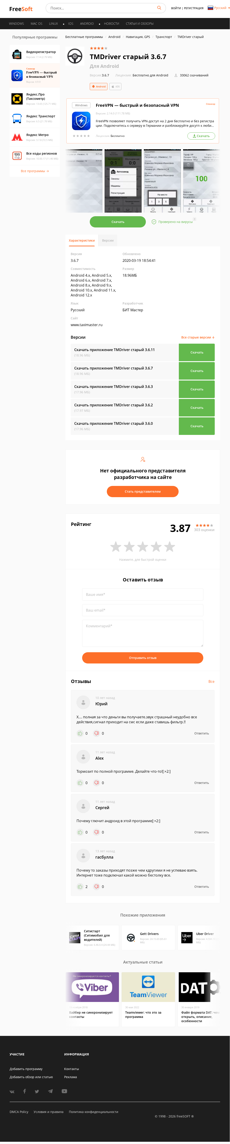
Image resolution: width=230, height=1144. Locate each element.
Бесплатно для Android (150, 75)
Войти (176, 8)
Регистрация (194, 8)
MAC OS (36, 23)
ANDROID (87, 23)
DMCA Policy (19, 1112)
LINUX (53, 23)
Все (211, 681)
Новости (111, 23)
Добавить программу (26, 1069)
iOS (118, 86)
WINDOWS (16, 23)
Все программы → (35, 171)
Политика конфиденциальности (93, 1112)
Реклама (70, 1077)
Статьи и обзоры (139, 23)
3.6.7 (99, 75)
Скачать (118, 222)
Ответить (201, 733)
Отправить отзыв (142, 658)
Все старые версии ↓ (198, 337)
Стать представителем (143, 491)
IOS (70, 23)
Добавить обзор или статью (31, 1077)
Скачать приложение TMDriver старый (114, 349)
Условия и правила (49, 1112)
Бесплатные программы (84, 37)
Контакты (71, 1069)
